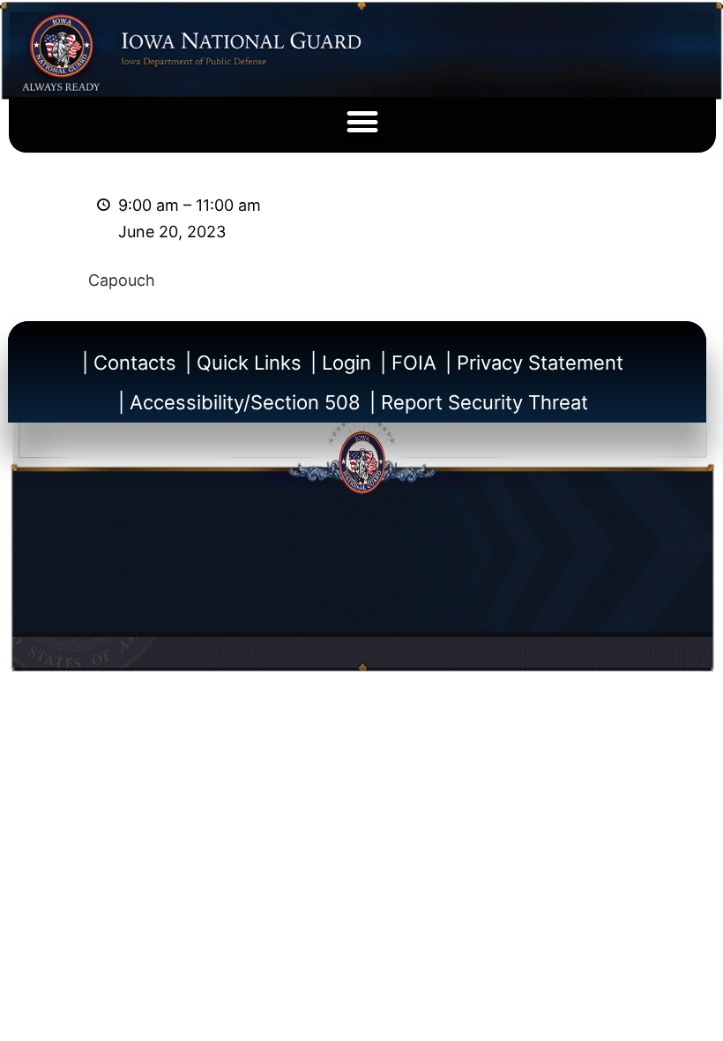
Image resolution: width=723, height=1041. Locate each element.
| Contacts (129, 362)
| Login (340, 362)
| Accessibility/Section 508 (239, 402)
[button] (363, 122)
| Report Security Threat (478, 402)
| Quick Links (243, 362)
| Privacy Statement (534, 362)
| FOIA (408, 362)
